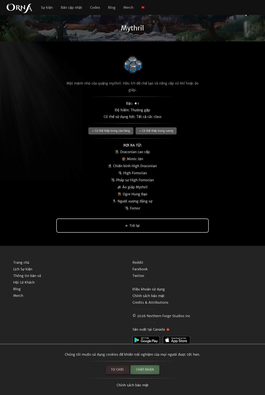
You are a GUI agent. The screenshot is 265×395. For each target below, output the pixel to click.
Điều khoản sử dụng (148, 289)
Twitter (138, 276)
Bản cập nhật (71, 7)
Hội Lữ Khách (24, 282)
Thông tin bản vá (27, 276)
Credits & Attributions (150, 302)
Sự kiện (47, 7)
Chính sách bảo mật (133, 385)
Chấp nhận (145, 369)
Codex (95, 7)
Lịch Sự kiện (22, 269)
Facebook (140, 269)
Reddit (137, 262)
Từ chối (117, 369)
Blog (112, 7)
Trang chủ (21, 262)
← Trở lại (132, 225)
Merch (128, 7)
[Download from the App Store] (178, 341)
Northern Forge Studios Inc (168, 316)
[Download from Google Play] (147, 341)
